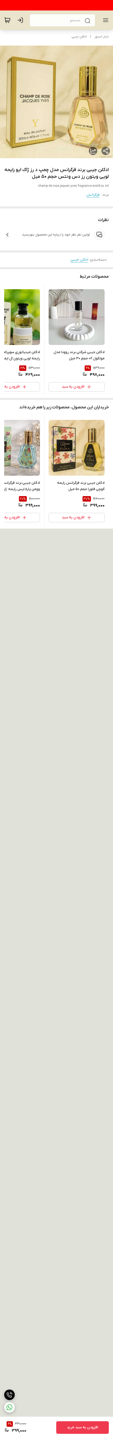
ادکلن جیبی (79, 37)
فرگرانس (93, 194)
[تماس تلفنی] (9, 1395)
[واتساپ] (9, 1407)
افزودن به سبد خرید (82, 1427)
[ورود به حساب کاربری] (21, 20)
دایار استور (101, 37)
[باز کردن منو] (104, 20)
